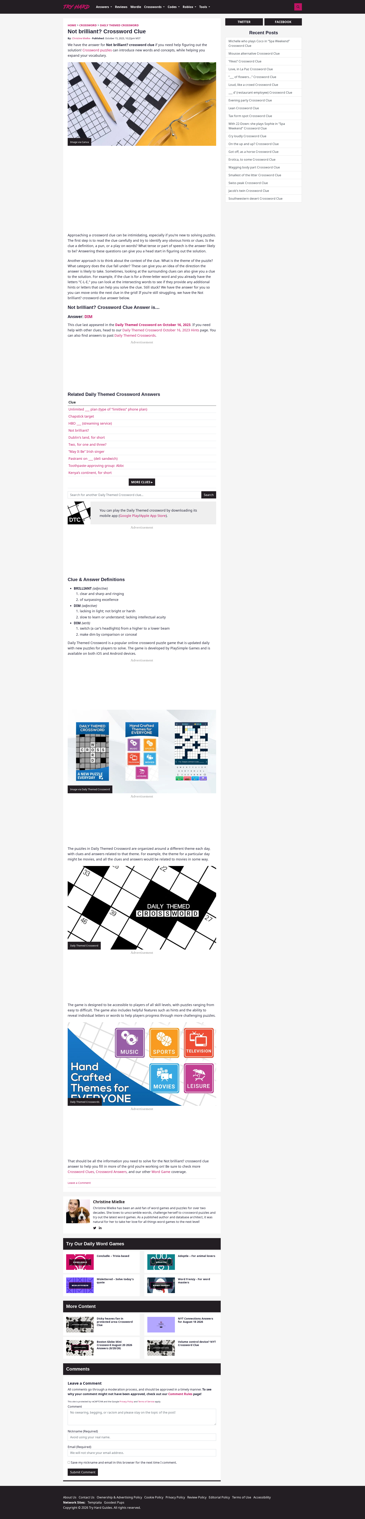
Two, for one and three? (87, 444)
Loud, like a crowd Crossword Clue (253, 85)
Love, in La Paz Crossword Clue (251, 69)
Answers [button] (103, 7)
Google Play (129, 515)
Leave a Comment (79, 1183)
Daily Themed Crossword (119, 25)
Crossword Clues (81, 1171)
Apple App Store (153, 515)
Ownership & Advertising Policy (119, 1497)
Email (79, 1447)
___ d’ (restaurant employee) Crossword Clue (260, 92)
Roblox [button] (188, 7)
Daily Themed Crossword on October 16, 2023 (152, 324)
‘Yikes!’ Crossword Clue (245, 61)
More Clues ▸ (142, 482)
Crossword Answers (111, 1171)
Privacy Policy (126, 1401)
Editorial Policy (219, 1497)
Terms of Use (241, 1497)
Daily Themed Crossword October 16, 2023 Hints (160, 330)
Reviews (121, 7)
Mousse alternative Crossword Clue (254, 53)
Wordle (135, 7)
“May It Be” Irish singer (86, 451)
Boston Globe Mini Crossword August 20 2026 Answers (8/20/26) (114, 1345)
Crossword (88, 25)
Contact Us (86, 1497)
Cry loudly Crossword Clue (247, 136)
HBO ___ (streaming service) (90, 423)
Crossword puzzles (97, 50)
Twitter (244, 22)
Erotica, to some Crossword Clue (252, 159)
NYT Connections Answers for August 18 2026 (195, 1320)
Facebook (283, 22)
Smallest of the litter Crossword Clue (255, 175)
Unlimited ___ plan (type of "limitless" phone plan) (107, 409)
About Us (69, 1497)
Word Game (161, 1171)
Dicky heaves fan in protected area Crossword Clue (115, 1322)
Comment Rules (180, 1394)
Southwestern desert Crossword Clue (255, 198)
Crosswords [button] (153, 7)
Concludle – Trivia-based (113, 1256)
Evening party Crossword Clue (250, 100)
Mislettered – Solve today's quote (115, 1280)
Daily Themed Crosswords (135, 335)
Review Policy (196, 1497)
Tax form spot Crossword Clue (250, 116)
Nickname (83, 1431)
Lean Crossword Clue (244, 108)
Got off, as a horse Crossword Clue (254, 152)
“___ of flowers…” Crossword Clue (252, 77)
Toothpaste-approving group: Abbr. (96, 465)
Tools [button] (203, 7)
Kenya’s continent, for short (90, 472)
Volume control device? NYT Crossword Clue (197, 1343)
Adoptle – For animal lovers (196, 1256)
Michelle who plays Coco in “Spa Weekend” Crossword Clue (259, 43)
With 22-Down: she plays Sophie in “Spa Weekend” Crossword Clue (257, 126)
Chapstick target (81, 416)
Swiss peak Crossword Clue (248, 183)
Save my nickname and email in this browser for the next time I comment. (124, 1462)
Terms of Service (146, 1401)
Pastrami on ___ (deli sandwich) (92, 458)
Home (72, 25)
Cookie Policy (153, 1497)
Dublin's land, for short (86, 437)
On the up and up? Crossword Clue (254, 144)
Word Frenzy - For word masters (194, 1280)
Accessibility (262, 1497)
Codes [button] (172, 7)
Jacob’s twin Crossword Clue (249, 191)
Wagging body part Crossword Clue (254, 167)
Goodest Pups (114, 1502)
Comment (75, 1406)
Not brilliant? (78, 430)
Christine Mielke (81, 38)
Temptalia (95, 1502)
